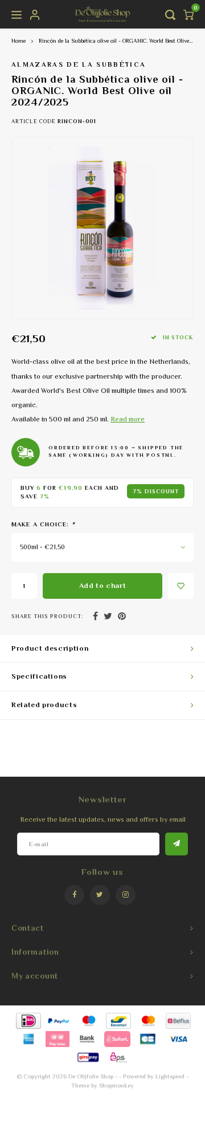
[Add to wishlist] (181, 586)
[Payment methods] (27, 1020)
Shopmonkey (116, 1085)
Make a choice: (43, 524)
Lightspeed (169, 1076)
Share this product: (47, 616)
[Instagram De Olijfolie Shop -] (126, 895)
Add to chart (102, 585)
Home (18, 41)
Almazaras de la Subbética (78, 64)
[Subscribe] (176, 844)
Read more (127, 419)
